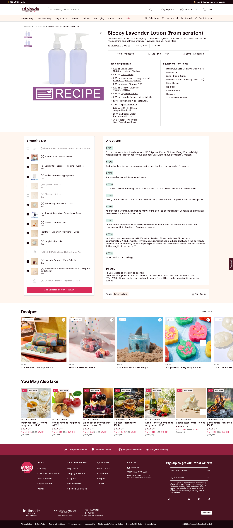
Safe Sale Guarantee (77, 488)
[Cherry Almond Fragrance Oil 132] (67, 403)
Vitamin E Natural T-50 (131, 84)
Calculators (102, 473)
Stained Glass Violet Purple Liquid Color (125, 121)
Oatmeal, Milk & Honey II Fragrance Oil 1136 (34, 424)
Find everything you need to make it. (64, 10)
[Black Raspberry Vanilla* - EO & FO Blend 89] (98, 403)
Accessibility (90, 524)
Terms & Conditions (57, 524)
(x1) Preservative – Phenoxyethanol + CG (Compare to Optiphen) (65, 270)
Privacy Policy (26, 524)
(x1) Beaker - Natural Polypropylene (57, 175)
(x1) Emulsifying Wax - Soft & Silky (57, 204)
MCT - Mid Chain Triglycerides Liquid (125, 109)
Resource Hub (29, 26)
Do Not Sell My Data (134, 524)
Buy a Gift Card (44, 483)
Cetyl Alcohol (127, 74)
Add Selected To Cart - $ (59, 289)
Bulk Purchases (74, 483)
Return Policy (40, 524)
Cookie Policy (150, 524)
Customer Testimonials (48, 473)
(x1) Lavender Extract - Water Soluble (58, 260)
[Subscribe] (209, 470)
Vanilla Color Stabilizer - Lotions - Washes (126, 69)
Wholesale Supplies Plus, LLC (200, 524)
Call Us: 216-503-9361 (137, 472)
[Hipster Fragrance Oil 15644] (129, 403)
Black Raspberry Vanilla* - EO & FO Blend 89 (97, 424)
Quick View (36, 414)
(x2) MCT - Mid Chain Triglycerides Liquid (60, 232)
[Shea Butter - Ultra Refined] (191, 403)
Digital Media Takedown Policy (110, 524)
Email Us (135, 468)
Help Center (73, 468)
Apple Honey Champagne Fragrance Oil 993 (159, 424)
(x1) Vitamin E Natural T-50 (53, 222)
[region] (116, 2)
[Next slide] (203, 343)
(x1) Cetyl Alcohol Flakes (52, 241)
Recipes (41, 26)
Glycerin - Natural (129, 93)
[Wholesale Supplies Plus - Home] (30, 9)
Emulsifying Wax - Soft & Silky (134, 101)
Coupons (71, 478)
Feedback (207, 512)
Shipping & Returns (76, 473)
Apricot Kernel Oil (129, 104)
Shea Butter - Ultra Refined (190, 422)
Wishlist (40, 488)
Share (157, 45)
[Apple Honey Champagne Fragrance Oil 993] (160, 403)
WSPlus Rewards (44, 478)
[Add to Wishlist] (100, 33)
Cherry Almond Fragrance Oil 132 (66, 424)
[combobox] (100, 9)
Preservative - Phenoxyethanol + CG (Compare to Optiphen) (131, 79)
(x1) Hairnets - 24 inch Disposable (56, 156)
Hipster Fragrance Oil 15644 (125, 424)
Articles (100, 483)
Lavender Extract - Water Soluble (136, 97)
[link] (169, 499)
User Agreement (74, 524)
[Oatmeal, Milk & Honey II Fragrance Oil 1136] (36, 403)
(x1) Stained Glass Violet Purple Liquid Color (61, 213)
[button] (170, 41)
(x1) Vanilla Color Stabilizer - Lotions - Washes (62, 166)
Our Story (41, 468)
